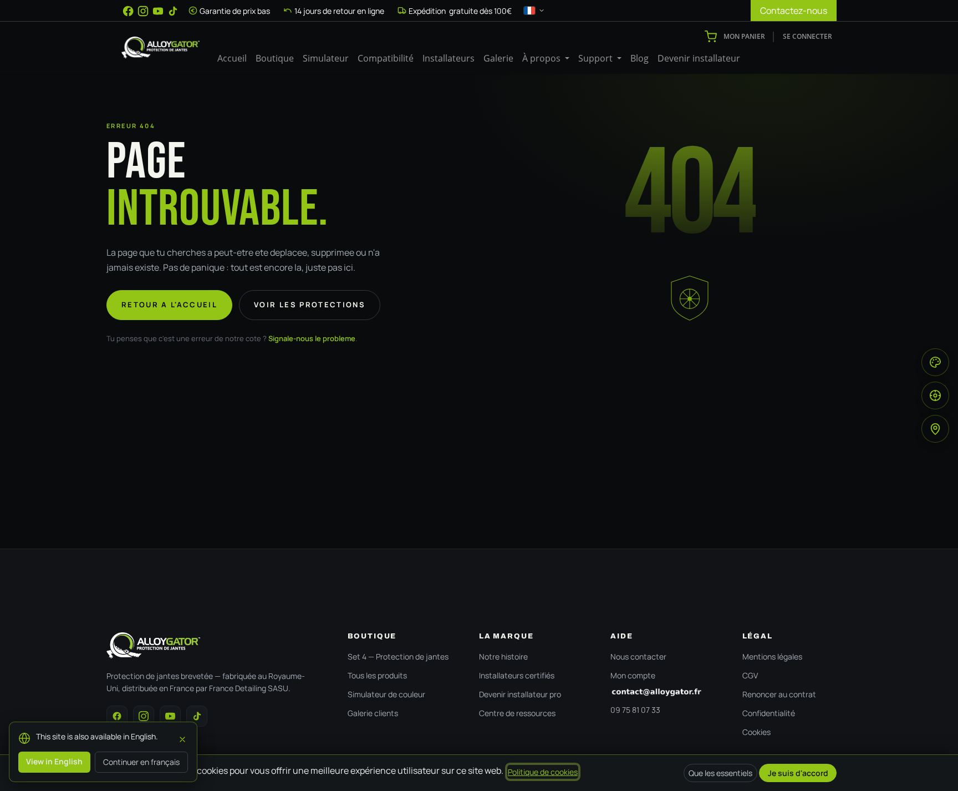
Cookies (756, 732)
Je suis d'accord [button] (798, 773)
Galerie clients (373, 713)
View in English (54, 761)
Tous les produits (377, 675)
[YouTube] (158, 11)
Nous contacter (638, 656)
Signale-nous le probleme (311, 338)
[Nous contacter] (665, 692)
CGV (750, 675)
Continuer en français (141, 762)
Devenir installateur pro (520, 694)
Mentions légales (772, 656)
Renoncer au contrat (779, 694)
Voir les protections (309, 305)
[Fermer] (182, 737)
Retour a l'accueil (169, 305)
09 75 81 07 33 (635, 709)
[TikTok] (173, 11)
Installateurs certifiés (516, 675)
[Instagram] (143, 11)
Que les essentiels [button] (720, 773)
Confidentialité (768, 713)
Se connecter (807, 36)
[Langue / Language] (534, 10)
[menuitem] (232, 58)
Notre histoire (503, 656)
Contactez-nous (793, 10)
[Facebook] (128, 11)
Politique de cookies (543, 772)
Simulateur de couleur (386, 694)
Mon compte (632, 675)
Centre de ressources (517, 713)
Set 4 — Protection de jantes (398, 656)
